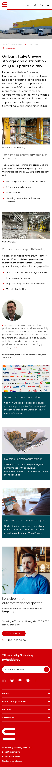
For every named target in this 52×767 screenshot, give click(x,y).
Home (4, 44)
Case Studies (33, 44)
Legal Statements (11, 751)
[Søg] (41, 4)
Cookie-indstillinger (12, 761)
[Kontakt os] (27, 4)
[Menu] (48, 4)
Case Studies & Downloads (17, 44)
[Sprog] (34, 4)
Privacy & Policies (11, 756)
